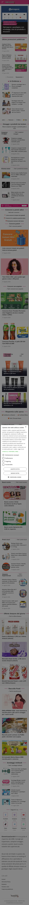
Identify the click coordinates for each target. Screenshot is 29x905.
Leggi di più (21, 449)
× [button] (25, 426)
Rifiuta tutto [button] (15, 473)
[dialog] (14, 452)
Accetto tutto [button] (15, 469)
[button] (14, 451)
